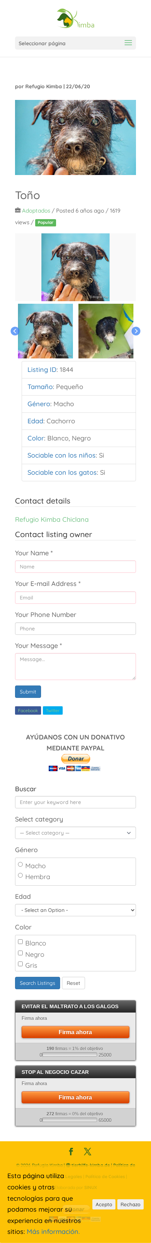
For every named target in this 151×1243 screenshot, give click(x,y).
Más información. (53, 1231)
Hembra (37, 877)
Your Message (38, 645)
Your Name (34, 553)
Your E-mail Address (48, 583)
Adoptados (36, 210)
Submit (28, 691)
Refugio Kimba (43, 86)
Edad (23, 896)
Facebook (28, 710)
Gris (31, 965)
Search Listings (37, 983)
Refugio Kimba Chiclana (52, 519)
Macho (35, 866)
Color (23, 927)
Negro (34, 954)
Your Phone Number (45, 614)
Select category (39, 819)
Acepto (104, 1204)
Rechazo (130, 1204)
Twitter (53, 710)
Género (26, 850)
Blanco (35, 943)
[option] (75, 267)
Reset (73, 983)
